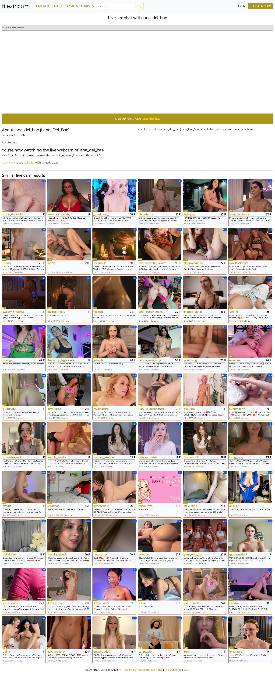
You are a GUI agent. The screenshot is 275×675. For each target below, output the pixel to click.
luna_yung (55, 603)
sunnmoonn (237, 408)
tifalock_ (98, 311)
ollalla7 (234, 506)
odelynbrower (148, 457)
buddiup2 (9, 408)
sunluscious (10, 603)
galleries (29, 162)
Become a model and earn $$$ (142, 669)
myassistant (100, 408)
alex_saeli (190, 408)
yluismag (54, 506)
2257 (186, 669)
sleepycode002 (194, 263)
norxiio (233, 603)
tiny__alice (54, 408)
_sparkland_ (101, 214)
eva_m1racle (191, 603)
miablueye (145, 506)
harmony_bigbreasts (61, 360)
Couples (87, 6)
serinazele (145, 651)
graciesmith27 (238, 554)
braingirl (8, 360)
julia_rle (98, 360)
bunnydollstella (13, 214)
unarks (233, 311)
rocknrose (99, 263)
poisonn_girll (192, 360)
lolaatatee (235, 651)
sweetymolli (101, 506)
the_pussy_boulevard (152, 263)
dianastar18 (191, 457)
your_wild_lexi (193, 554)
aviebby (144, 554)
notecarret (100, 554)
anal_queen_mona (151, 311)
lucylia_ (7, 263)
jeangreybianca (239, 214)
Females (72, 6)
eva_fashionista (238, 263)
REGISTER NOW (260, 6)
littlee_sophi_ (101, 603)
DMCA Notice (173, 669)
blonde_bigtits (193, 311)
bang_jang (236, 457)
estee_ (143, 603)
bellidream (10, 554)
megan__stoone (103, 457)
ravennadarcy (57, 651)
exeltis (7, 506)
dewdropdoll (101, 651)
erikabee (234, 360)
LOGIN (241, 6)
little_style (190, 506)
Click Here (8, 162)
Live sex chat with (138, 119)
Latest (57, 6)
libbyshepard (147, 214)
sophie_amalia (57, 457)
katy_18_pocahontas (151, 408)
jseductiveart (56, 311)
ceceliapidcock (57, 554)
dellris (6, 651)
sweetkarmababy (59, 214)
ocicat (52, 263)
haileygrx (190, 214)
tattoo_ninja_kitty (150, 360)
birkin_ (188, 651)
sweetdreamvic (12, 457)
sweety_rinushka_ (14, 311)
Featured (42, 6)
